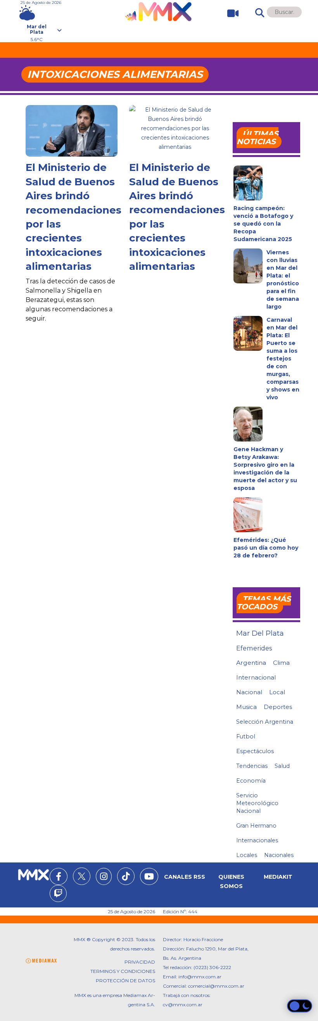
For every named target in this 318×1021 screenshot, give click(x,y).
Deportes (278, 707)
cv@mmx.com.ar (182, 1004)
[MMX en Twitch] (58, 894)
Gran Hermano (256, 825)
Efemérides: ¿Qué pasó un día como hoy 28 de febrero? (265, 547)
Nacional (249, 692)
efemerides (254, 648)
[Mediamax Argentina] (41, 961)
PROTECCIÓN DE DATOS (125, 980)
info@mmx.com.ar (199, 977)
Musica (246, 707)
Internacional (256, 677)
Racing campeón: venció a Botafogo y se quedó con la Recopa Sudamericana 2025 (263, 224)
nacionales (279, 855)
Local (277, 692)
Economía (251, 780)
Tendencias (252, 765)
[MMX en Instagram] (104, 877)
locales (246, 855)
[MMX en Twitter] (81, 876)
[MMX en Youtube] (149, 877)
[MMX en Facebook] (58, 877)
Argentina (251, 662)
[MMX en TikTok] (126, 876)
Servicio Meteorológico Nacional (257, 803)
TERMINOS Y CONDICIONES (122, 971)
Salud (282, 765)
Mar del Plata (260, 633)
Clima (281, 662)
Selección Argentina (264, 721)
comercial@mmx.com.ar (216, 986)
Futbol (245, 736)
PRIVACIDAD (139, 962)
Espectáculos (255, 751)
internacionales (257, 840)
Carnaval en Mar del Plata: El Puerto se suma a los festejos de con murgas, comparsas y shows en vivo (282, 358)
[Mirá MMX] (229, 13)
